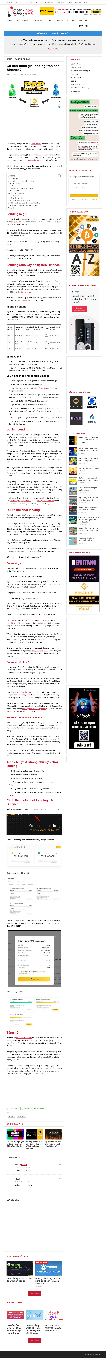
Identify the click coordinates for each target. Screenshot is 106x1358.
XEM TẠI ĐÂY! (53, 49)
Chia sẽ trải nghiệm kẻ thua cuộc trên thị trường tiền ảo (15, 1143)
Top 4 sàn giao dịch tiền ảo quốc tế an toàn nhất (88, 498)
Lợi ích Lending (13, 191)
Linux (73, 74)
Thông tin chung (15, 183)
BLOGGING (75, 64)
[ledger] (84, 349)
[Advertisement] (34, 125)
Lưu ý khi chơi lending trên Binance (22, 188)
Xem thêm (34, 1293)
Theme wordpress (78, 84)
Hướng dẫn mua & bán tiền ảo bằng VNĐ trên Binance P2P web (34, 1145)
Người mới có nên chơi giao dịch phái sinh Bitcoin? (53, 1143)
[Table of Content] (59, 175)
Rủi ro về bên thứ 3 (16, 198)
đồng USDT (44, 620)
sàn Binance (36, 144)
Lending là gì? (13, 178)
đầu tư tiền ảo (33, 160)
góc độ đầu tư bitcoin (23, 1038)
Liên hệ (38, 2)
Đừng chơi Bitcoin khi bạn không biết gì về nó (87, 539)
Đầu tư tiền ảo (22, 59)
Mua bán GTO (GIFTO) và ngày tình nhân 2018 (53, 1328)
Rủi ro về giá (14, 196)
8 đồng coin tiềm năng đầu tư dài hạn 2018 (88, 488)
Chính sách (28, 2)
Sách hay (74, 77)
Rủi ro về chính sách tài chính (20, 200)
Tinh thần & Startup (79, 88)
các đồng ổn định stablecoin (28, 692)
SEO (72, 81)
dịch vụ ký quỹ (26, 292)
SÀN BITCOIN (37, 20)
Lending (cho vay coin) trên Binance (21, 181)
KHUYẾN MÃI (84, 20)
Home (9, 59)
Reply (60, 1164)
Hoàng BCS (98, 1355)
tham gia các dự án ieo (45, 501)
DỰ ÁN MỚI (83, 26)
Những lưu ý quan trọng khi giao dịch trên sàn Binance (88, 479)
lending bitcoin (39, 1108)
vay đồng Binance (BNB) (38, 651)
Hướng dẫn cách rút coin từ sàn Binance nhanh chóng (88, 529)
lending (26, 1108)
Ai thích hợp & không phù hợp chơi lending (24, 203)
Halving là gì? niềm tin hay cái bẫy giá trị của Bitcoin (88, 449)
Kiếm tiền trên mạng (79, 71)
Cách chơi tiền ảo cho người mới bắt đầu (88, 469)
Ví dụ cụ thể (14, 186)
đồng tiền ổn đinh (18, 623)
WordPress (75, 91)
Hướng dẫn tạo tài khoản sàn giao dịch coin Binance (88, 508)
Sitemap (69, 2)
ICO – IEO (71, 20)
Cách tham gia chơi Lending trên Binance (23, 205)
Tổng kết (11, 208)
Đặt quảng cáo (48, 2)
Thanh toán (60, 2)
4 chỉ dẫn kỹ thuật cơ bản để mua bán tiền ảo (19, 1279)
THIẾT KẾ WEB (22, 20)
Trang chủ (9, 2)
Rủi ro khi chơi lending (16, 193)
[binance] (84, 160)
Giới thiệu (19, 2)
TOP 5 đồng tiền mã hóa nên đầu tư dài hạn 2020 (88, 459)
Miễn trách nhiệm (81, 2)
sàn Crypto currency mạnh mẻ (34, 709)
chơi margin (37, 437)
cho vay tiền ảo (14, 1108)
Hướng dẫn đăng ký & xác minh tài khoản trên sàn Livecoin (48, 1281)
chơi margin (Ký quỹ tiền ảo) (21, 501)
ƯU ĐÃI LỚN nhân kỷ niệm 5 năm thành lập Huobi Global (14, 1329)
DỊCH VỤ (9, 20)
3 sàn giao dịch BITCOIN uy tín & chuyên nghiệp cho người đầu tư (88, 519)
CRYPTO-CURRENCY (55, 20)
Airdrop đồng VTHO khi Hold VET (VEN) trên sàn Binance (33, 1329)
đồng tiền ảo (16, 222)
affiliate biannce (44, 388)
